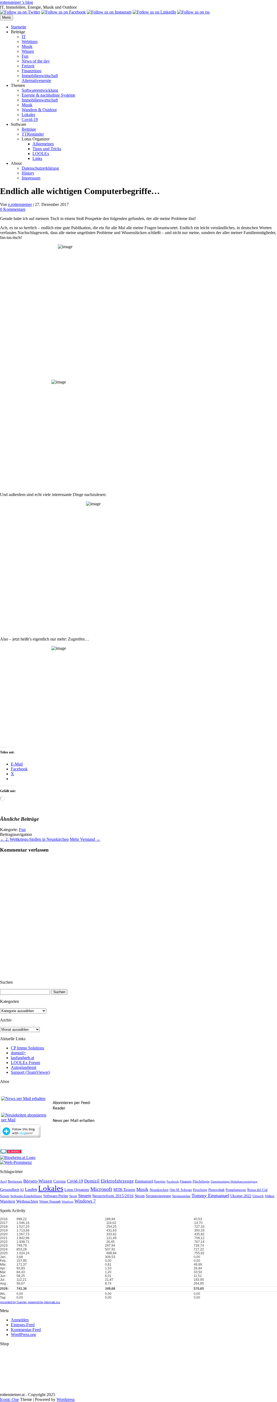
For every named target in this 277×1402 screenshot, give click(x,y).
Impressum (31, 178)
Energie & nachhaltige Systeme (48, 95)
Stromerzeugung (158, 1196)
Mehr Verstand (85, 839)
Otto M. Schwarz (181, 1190)
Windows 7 (85, 1201)
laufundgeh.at (22, 1057)
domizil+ (18, 1052)
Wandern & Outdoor (39, 109)
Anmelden (20, 1320)
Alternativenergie (36, 80)
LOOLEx (40, 153)
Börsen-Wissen (37, 1181)
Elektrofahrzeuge (117, 1181)
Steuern (84, 1195)
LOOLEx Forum (25, 1062)
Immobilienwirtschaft (40, 75)
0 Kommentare (12, 209)
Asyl (3, 1181)
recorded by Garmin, (13, 1302)
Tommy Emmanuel (210, 1195)
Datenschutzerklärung (40, 168)
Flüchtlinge (201, 1181)
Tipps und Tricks (46, 148)
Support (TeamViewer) (30, 1072)
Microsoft (101, 1189)
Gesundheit (9, 1189)
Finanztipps (31, 70)
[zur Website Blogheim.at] (17, 1157)
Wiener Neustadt (50, 1201)
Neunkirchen (159, 1190)
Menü (6, 17)
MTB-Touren (124, 1189)
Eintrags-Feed (23, 1324)
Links (37, 158)
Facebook (173, 1181)
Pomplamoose (236, 1190)
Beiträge (29, 129)
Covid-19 (30, 119)
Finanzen (186, 1181)
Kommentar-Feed (26, 1329)
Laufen (31, 1189)
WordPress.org (23, 1334)
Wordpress (66, 1399)
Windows (67, 1201)
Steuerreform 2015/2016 (113, 1196)
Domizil (92, 1181)
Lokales (28, 114)
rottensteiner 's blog (16, 2)
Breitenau (15, 1181)
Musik (27, 46)
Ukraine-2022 (240, 1196)
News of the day (36, 61)
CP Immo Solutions (27, 1048)
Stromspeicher (181, 1196)
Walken (269, 1196)
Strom (140, 1196)
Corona (59, 1181)
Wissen (28, 51)
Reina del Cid (257, 1190)
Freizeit (28, 66)
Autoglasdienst (23, 1067)
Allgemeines (43, 144)
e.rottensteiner (20, 204)
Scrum (4, 1196)
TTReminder (33, 134)
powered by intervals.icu (43, 1302)
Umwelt (258, 1196)
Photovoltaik (216, 1190)
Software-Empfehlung (26, 1196)
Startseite (18, 27)
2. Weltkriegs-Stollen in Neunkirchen (34, 839)
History (28, 173)
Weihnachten (27, 1201)
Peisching (200, 1190)
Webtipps (30, 41)
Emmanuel (144, 1181)
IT (24, 36)
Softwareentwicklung (40, 90)
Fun (25, 56)
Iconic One (9, 1399)
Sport (73, 1196)
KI (22, 1190)
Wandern (7, 1201)
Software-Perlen (55, 1196)
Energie (160, 1181)
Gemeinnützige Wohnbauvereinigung (234, 1181)
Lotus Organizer (76, 1190)
